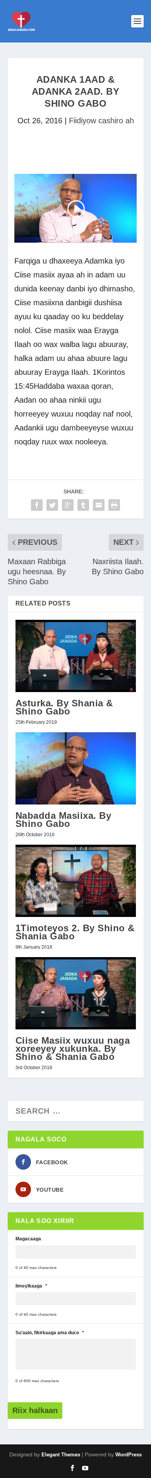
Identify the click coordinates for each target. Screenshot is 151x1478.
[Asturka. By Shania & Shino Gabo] (75, 656)
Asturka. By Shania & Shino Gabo (64, 707)
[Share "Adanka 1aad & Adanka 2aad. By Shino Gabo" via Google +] (68, 505)
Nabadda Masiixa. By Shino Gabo (63, 819)
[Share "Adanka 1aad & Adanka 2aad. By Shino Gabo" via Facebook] (37, 505)
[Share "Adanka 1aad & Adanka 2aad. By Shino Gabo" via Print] (114, 505)
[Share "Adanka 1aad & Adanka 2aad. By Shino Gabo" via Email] (98, 505)
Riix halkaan (35, 1410)
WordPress (128, 1455)
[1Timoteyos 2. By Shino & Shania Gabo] (75, 881)
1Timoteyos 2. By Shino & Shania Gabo (75, 932)
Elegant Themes (60, 1455)
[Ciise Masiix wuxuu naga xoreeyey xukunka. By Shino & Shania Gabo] (75, 993)
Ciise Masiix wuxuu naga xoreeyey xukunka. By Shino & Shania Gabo (72, 1048)
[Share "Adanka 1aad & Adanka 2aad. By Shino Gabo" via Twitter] (52, 505)
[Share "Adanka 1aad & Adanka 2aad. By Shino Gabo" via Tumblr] (83, 505)
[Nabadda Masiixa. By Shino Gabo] (75, 768)
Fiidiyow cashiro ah (101, 120)
